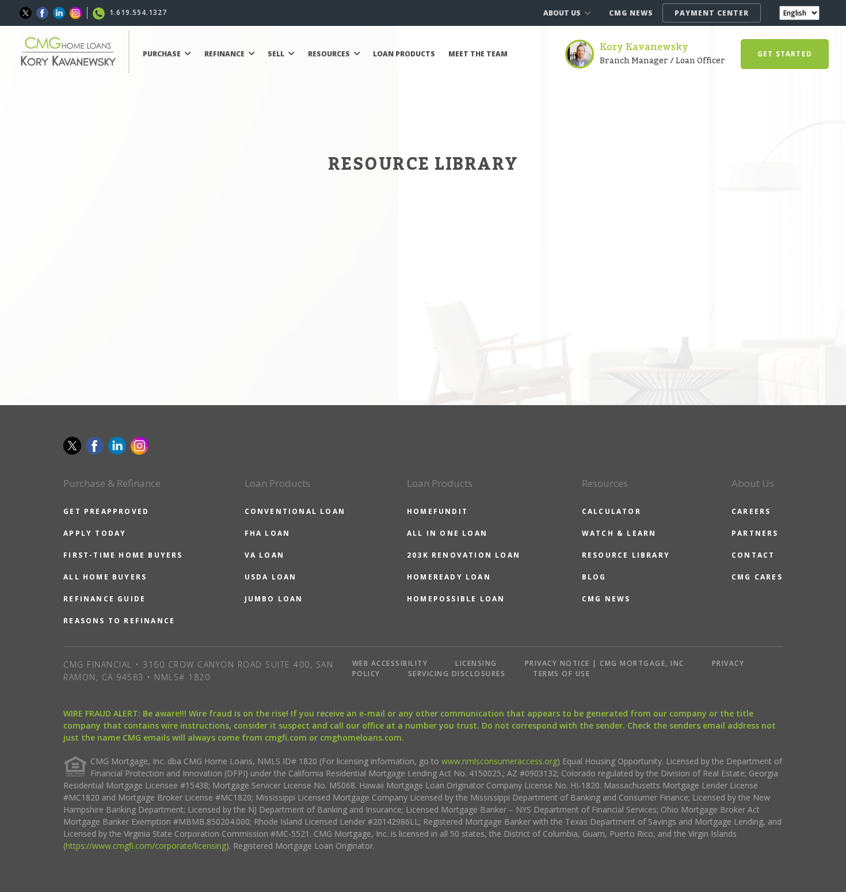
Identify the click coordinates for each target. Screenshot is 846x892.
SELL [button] (277, 54)
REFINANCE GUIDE (104, 599)
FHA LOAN (268, 533)
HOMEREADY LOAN (449, 577)
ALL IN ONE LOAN (447, 533)
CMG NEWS (631, 13)
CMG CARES (757, 577)
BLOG (594, 577)
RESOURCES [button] (330, 54)
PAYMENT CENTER (711, 13)
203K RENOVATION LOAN (463, 555)
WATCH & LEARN (619, 533)
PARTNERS (755, 533)
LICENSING (476, 663)
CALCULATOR (611, 511)
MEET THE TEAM (478, 54)
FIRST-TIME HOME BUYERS (122, 555)
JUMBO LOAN (274, 599)
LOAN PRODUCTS (404, 54)
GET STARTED (784, 54)
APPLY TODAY (94, 533)
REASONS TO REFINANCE (119, 621)
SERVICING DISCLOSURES (457, 673)
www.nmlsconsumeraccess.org (499, 761)
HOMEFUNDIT (437, 511)
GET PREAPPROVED (106, 511)
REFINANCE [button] (225, 54)
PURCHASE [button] (162, 54)
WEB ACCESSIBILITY (390, 663)
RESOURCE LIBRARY (626, 555)
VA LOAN (264, 555)
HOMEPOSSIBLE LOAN (456, 599)
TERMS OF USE (561, 673)
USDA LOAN (271, 577)
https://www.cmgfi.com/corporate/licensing (146, 845)
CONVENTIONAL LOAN (295, 511)
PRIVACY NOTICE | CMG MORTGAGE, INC (604, 663)
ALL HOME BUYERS (105, 577)
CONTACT (753, 555)
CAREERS (751, 511)
